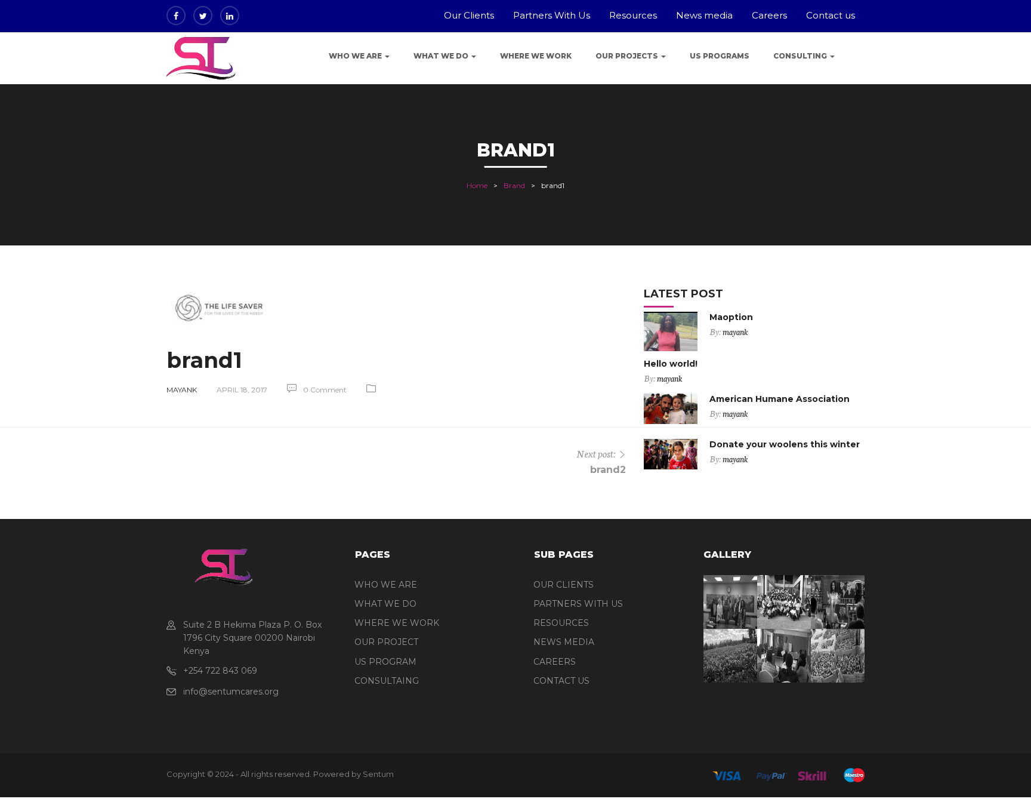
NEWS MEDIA (563, 642)
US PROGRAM (385, 661)
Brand (514, 185)
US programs (719, 55)
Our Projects (627, 55)
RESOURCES (561, 622)
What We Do (441, 55)
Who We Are (356, 55)
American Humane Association (779, 399)
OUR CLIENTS (563, 584)
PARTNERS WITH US (578, 603)
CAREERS (554, 661)
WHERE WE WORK (396, 622)
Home (477, 185)
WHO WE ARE (385, 584)
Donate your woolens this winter (784, 444)
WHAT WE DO (385, 603)
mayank (181, 389)
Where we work (536, 55)
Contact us (830, 15)
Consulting (801, 55)
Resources (633, 15)
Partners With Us (551, 15)
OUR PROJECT (386, 642)
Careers (769, 15)
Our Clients (469, 15)
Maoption (731, 317)
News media (704, 15)
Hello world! (670, 363)
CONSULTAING (386, 680)
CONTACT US (561, 680)
